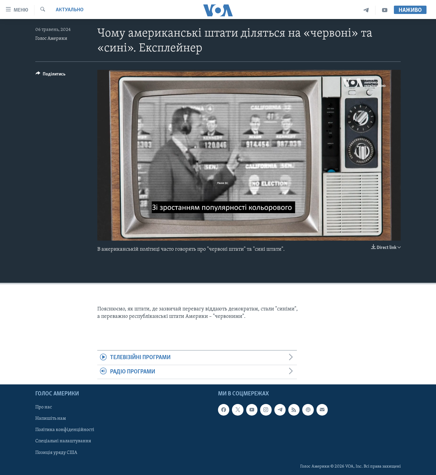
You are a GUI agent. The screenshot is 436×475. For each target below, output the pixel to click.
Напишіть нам (50, 418)
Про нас (43, 407)
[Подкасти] (308, 409)
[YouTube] (384, 10)
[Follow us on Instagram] (265, 409)
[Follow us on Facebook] (223, 409)
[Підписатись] (322, 409)
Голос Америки (51, 38)
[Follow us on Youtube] (251, 409)
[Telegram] (366, 10)
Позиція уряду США (56, 452)
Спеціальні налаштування (63, 441)
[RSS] (294, 409)
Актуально (70, 10)
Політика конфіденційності (64, 430)
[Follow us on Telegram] (280, 409)
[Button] (51, 75)
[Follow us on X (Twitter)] (237, 409)
